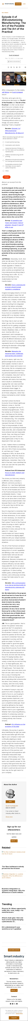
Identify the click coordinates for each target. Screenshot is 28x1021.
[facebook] (8, 67)
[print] (25, 67)
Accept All (14, 1017)
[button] (3, 4)
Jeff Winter (5, 92)
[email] (19, 67)
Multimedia (5, 12)
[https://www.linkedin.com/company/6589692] (12, 1004)
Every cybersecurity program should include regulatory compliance (15, 287)
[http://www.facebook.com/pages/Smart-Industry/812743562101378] (10, 1004)
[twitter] (14, 67)
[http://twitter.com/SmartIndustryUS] (15, 1004)
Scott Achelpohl (14, 55)
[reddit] (17, 67)
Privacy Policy (19, 1013)
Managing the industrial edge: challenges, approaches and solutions (14, 353)
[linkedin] (11, 67)
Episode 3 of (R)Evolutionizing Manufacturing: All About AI (14, 131)
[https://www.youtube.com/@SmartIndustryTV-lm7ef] (17, 1004)
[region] (14, 1014)
